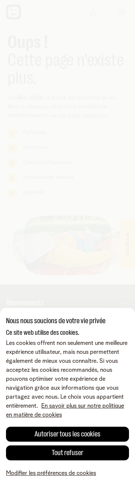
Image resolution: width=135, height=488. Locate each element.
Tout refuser (67, 452)
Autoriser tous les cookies (67, 434)
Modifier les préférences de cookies (51, 473)
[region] (67, 398)
